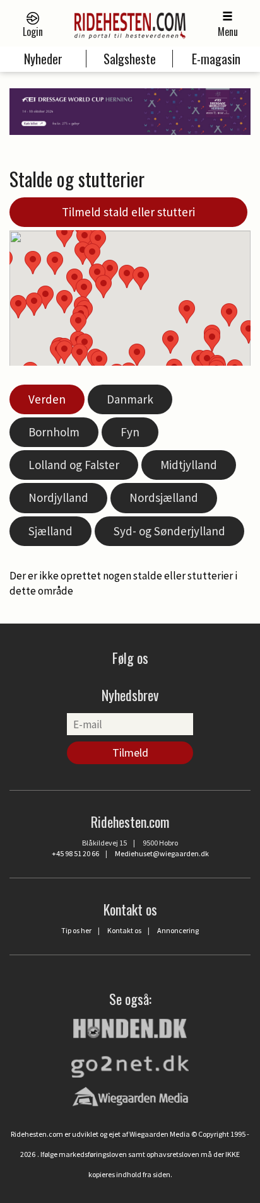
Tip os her (76, 930)
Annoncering (178, 930)
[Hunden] (130, 1026)
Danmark (130, 399)
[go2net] (130, 1063)
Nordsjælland (163, 497)
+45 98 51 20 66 (75, 853)
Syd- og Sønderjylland (169, 530)
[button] (170, 342)
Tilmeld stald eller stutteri (128, 211)
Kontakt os (124, 930)
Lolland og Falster (73, 464)
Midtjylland (188, 464)
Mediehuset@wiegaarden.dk (162, 853)
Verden (47, 399)
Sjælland (50, 530)
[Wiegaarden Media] (130, 1096)
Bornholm (54, 431)
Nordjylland (58, 497)
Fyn (130, 431)
